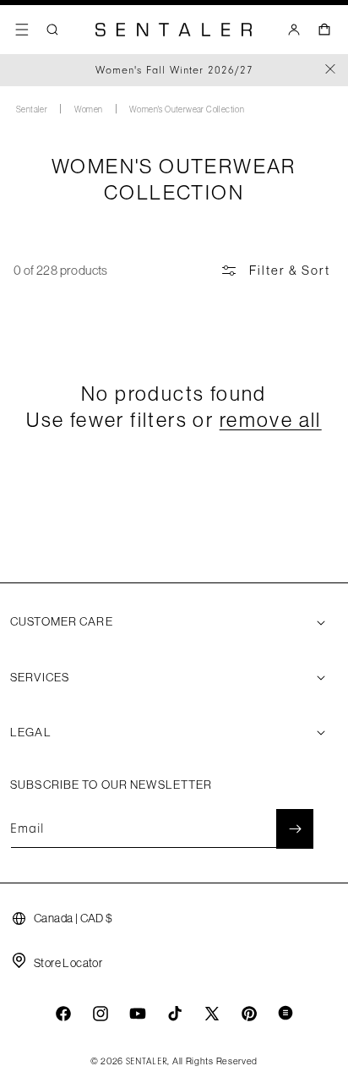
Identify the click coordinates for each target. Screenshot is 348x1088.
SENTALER (147, 1062)
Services (39, 677)
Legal (31, 732)
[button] (22, 29)
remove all (271, 419)
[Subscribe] (294, 829)
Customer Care (61, 621)
